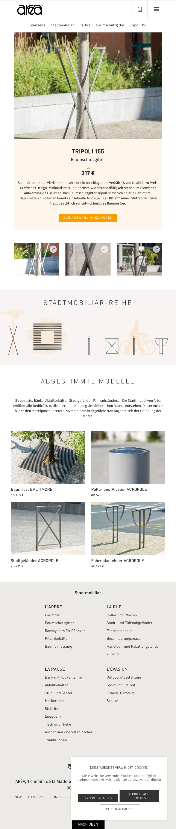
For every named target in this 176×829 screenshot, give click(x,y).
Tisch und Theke (58, 724)
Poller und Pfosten (122, 615)
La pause (55, 669)
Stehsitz (51, 708)
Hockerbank (54, 701)
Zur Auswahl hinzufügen (88, 217)
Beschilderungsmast (123, 638)
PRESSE (44, 797)
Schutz (112, 701)
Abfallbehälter (56, 685)
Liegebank (53, 716)
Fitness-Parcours (121, 693)
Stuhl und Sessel (58, 693)
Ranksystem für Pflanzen (65, 631)
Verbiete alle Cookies (139, 796)
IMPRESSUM (63, 797)
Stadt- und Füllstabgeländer (129, 623)
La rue (114, 606)
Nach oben (88, 824)
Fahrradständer (119, 631)
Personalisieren (120, 809)
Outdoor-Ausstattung (124, 677)
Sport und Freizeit (121, 685)
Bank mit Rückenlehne (63, 677)
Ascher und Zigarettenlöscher (69, 732)
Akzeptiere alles (98, 798)
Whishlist (139, 9)
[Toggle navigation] (156, 9)
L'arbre (53, 606)
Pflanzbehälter (57, 638)
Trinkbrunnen (56, 740)
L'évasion (117, 669)
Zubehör (113, 654)
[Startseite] (30, 11)
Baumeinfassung (58, 646)
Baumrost (53, 615)
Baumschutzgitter (59, 623)
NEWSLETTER (25, 797)
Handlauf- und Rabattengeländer (133, 646)
